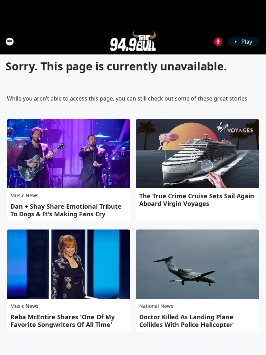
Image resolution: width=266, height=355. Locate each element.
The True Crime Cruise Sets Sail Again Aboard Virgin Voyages (196, 199)
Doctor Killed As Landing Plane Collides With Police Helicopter (186, 320)
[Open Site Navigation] (10, 41)
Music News (24, 195)
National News (156, 306)
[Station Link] (133, 41)
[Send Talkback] (218, 41)
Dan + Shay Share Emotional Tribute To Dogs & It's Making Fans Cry (66, 210)
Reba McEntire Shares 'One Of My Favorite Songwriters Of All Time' (62, 320)
